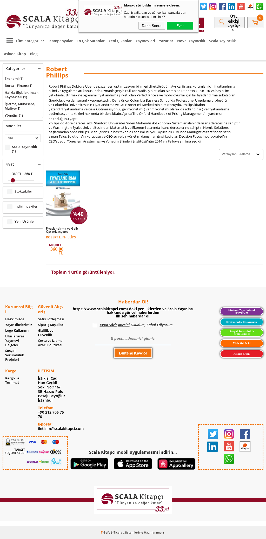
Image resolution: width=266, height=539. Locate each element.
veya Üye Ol (234, 28)
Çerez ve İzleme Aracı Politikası (50, 342)
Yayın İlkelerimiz (18, 325)
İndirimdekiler (26, 206)
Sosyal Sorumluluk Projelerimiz (241, 332)
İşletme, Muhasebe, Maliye (20, 106)
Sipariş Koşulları (51, 325)
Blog (34, 53)
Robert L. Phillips (61, 237)
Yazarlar (166, 40)
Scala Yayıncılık (222, 40)
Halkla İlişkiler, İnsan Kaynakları (21, 94)
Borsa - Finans (18, 85)
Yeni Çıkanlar (120, 40)
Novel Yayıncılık (191, 40)
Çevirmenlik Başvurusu (241, 322)
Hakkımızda (14, 319)
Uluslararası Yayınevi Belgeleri (15, 340)
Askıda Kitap (15, 53)
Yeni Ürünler (25, 221)
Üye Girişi (234, 18)
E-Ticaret (117, 532)
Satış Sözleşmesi (51, 319)
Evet (180, 26)
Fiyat (9, 164)
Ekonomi (14, 78)
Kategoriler (15, 68)
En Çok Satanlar (91, 40)
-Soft (106, 532)
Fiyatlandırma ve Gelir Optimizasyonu (62, 230)
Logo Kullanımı (17, 330)
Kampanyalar (61, 40)
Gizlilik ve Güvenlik (45, 332)
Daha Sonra (152, 26)
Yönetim (14, 115)
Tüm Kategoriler (30, 40)
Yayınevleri (145, 40)
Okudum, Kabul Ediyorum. (137, 324)
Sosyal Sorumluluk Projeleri (14, 355)
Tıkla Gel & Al (241, 343)
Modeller (13, 125)
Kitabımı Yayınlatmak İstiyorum (242, 311)
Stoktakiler (23, 191)
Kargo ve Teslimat (12, 380)
